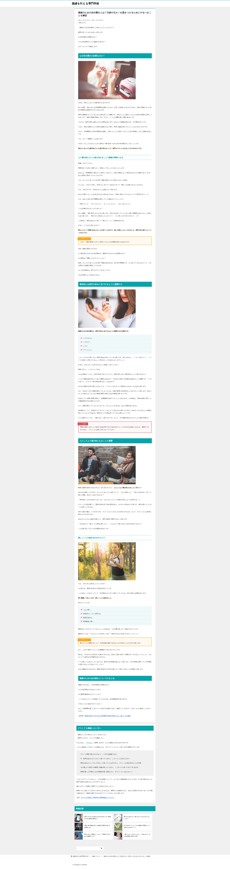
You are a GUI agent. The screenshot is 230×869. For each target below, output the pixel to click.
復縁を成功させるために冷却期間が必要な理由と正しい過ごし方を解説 (108, 716)
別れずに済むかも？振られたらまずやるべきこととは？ (137, 817)
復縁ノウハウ (82, 22)
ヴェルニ (89, 742)
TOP (81, 856)
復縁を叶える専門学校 (85, 3)
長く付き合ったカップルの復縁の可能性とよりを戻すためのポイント (137, 826)
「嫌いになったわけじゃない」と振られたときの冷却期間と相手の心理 (137, 835)
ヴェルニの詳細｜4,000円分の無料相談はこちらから (97, 797)
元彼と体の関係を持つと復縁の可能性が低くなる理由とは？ (97, 826)
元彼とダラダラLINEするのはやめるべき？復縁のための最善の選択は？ (97, 817)
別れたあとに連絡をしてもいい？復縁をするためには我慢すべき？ (97, 835)
